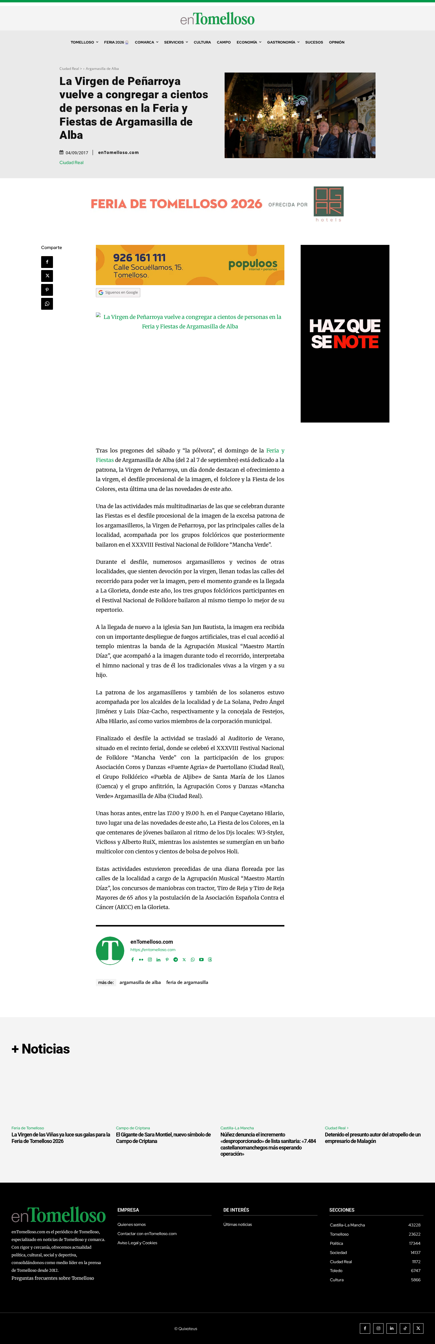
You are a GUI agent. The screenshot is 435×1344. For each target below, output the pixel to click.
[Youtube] (201, 958)
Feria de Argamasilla (187, 982)
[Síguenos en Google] (118, 302)
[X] (47, 276)
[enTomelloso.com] (110, 951)
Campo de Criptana (133, 1128)
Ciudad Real (71, 162)
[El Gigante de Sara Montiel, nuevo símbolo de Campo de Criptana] (165, 1091)
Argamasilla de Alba (102, 68)
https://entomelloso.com (152, 949)
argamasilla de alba (140, 982)
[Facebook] (47, 262)
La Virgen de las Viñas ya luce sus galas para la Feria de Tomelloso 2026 (61, 1137)
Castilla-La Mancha (237, 1128)
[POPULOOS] (190, 283)
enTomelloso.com (118, 152)
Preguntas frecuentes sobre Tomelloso (53, 1278)
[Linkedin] (158, 958)
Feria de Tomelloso (28, 1128)
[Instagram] (150, 958)
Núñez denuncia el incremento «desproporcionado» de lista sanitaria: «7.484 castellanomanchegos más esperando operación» (268, 1144)
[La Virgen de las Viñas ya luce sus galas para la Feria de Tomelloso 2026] (61, 1091)
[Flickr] (141, 958)
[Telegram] (175, 958)
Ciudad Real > (70, 68)
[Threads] (210, 958)
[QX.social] (345, 420)
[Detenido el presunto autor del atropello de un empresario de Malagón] (374, 1091)
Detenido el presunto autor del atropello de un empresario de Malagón (372, 1137)
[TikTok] (405, 1328)
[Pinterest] (47, 290)
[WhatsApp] (47, 304)
